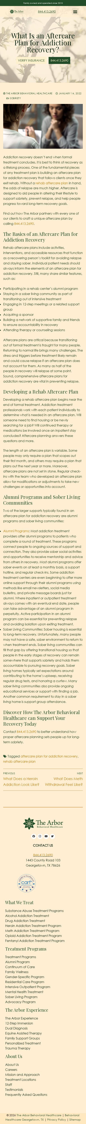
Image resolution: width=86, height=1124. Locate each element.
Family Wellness (16, 972)
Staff (8, 1085)
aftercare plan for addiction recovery (49, 756)
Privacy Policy (57, 1119)
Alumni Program (17, 962)
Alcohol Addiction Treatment (27, 916)
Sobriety (15, 98)
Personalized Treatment (23, 1043)
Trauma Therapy (17, 1048)
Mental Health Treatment (24, 992)
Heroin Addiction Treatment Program (33, 926)
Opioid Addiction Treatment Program (33, 936)
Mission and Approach (22, 1075)
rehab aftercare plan (52, 183)
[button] (75, 11)
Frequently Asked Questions (26, 1095)
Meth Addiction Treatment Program (32, 931)
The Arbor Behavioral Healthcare (29, 93)
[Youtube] (46, 836)
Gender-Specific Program (24, 977)
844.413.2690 (47, 11)
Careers (11, 1070)
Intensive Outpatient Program (27, 987)
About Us (12, 1065)
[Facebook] (33, 836)
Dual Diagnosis (16, 1028)
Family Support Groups (22, 1038)
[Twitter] (52, 836)
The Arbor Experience (21, 1018)
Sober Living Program (21, 997)
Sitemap (75, 1119)
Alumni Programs (16, 531)
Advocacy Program (20, 1002)
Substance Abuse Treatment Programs (34, 911)
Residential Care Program (24, 982)
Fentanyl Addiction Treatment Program (35, 941)
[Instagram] (40, 836)
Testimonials (14, 1090)
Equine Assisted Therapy (23, 1033)
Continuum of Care (20, 967)
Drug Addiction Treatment (25, 921)
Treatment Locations (20, 1080)
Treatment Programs (20, 957)
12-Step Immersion (19, 1023)
